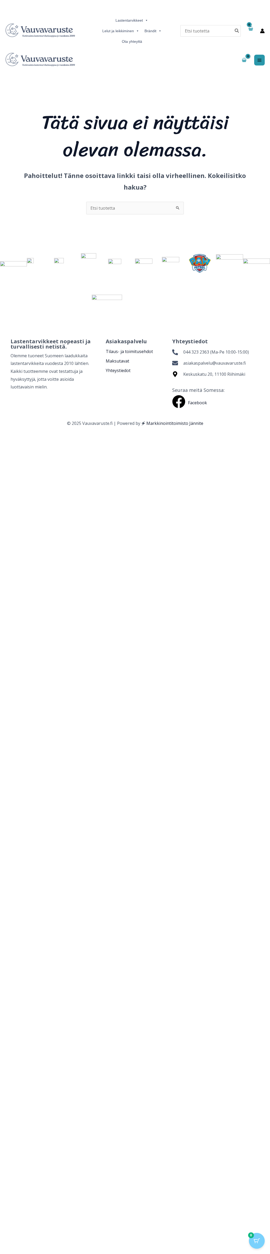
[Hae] (237, 30)
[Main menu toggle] (259, 60)
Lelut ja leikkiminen (118, 31)
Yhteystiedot (118, 370)
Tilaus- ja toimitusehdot (129, 351)
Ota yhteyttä (132, 41)
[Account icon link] (262, 31)
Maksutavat (117, 361)
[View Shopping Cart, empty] (250, 31)
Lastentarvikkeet (129, 20)
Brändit (150, 31)
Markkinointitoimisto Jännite (174, 423)
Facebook (197, 403)
